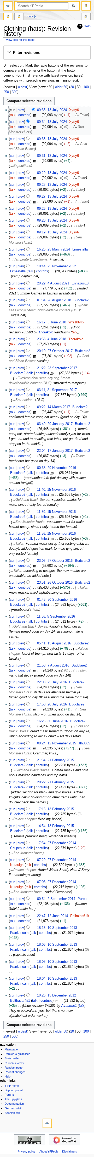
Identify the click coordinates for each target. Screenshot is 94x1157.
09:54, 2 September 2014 (56, 899)
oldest (22, 87)
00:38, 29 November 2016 (56, 468)
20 (72, 87)
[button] (47, 52)
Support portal (13, 1090)
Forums (10, 1094)
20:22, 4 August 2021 (53, 283)
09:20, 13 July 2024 (52, 220)
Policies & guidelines (17, 1053)
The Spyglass (13, 1099)
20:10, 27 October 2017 (55, 351)
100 (86, 87)
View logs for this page (20, 39)
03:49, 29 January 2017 (55, 424)
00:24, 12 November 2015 (56, 743)
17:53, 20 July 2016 (52, 704)
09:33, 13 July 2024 (52, 139)
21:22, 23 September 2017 (57, 368)
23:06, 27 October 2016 (55, 561)
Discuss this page (19, 17)
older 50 (61, 87)
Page (8, 17)
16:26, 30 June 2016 (52, 721)
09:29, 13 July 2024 (52, 173)
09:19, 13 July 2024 (52, 232)
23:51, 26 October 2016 (55, 582)
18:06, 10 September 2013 (57, 944)
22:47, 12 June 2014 (52, 916)
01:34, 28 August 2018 (54, 300)
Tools (85, 17)
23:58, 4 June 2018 (51, 339)
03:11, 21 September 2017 (57, 390)
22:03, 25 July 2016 (52, 682)
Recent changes (15, 1072)
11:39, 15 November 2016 (56, 512)
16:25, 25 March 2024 (53, 249)
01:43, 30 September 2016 (57, 600)
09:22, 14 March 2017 (53, 407)
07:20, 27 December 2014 (56, 860)
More (30, 16)
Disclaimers (69, 1151)
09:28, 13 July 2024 (52, 185)
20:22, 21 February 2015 (55, 782)
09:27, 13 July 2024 (52, 196)
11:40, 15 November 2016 (56, 490)
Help (87, 26)
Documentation (14, 1103)
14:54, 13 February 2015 (55, 826)
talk (12, 115)
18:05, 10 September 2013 (57, 962)
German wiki (13, 1108)
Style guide (12, 1058)
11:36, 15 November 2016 (56, 533)
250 (6, 92)
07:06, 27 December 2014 (56, 882)
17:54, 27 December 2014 (56, 843)
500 (14, 92)
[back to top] (47, 1123)
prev (20, 110)
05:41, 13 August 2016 (54, 643)
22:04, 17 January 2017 (55, 451)
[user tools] (86, 6)
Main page (11, 1049)
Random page (13, 1067)
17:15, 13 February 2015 (55, 809)
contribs (24, 115)
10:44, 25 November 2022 (56, 266)
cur (12, 122)
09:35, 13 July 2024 (52, 110)
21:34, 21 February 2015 (55, 760)
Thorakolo (45, 332)
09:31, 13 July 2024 (52, 156)
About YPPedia (48, 1151)
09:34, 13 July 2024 (52, 122)
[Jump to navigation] (8, 6)
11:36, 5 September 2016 (56, 616)
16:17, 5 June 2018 (51, 322)
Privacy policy (27, 1151)
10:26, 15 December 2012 (56, 995)
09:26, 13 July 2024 (52, 209)
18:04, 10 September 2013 (57, 978)
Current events (14, 1063)
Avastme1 (69, 1006)
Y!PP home (12, 1085)
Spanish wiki (12, 1112)
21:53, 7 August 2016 (53, 665)
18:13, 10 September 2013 (57, 928)
